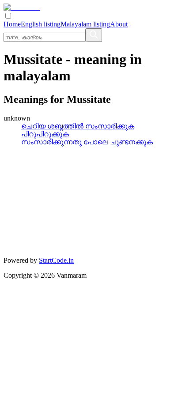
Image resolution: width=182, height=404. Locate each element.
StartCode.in (56, 260)
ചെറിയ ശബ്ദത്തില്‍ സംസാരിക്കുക (77, 126)
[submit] (93, 35)
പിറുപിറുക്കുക (45, 134)
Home (12, 24)
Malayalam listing (85, 24)
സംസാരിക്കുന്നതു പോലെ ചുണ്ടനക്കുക (87, 142)
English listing (41, 24)
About (119, 24)
